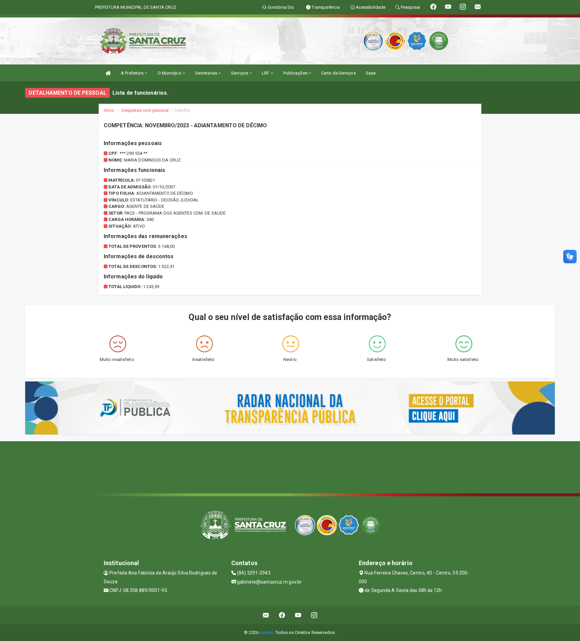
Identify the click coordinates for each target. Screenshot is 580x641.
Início (109, 110)
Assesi (266, 632)
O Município (170, 73)
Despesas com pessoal (145, 110)
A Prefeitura (133, 73)
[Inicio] (108, 73)
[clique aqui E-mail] (266, 615)
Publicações (295, 73)
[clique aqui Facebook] (282, 615)
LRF (266, 73)
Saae (371, 73)
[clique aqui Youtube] (298, 615)
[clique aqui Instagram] (314, 615)
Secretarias (206, 73)
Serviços (240, 73)
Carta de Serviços (338, 73)
